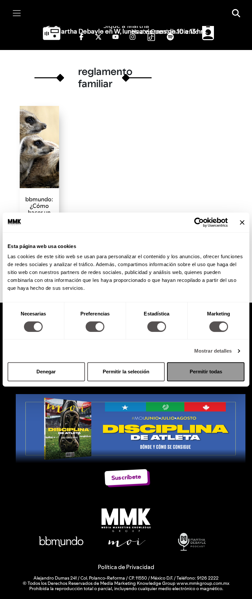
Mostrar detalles (213, 351)
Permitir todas (206, 371)
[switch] (95, 326)
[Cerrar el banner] (242, 222)
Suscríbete (126, 477)
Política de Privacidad (126, 567)
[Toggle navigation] (17, 13)
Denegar (46, 371)
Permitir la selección (126, 371)
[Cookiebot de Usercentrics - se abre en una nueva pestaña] (199, 222)
